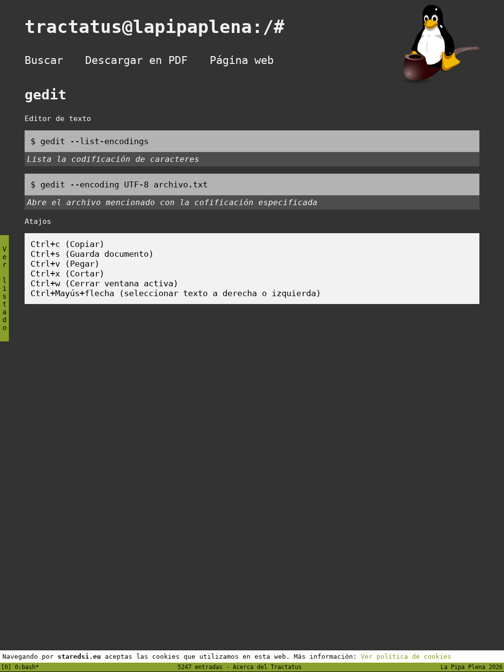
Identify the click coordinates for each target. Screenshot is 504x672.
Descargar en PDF (136, 60)
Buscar (44, 60)
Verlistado (4, 288)
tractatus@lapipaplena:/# (165, 27)
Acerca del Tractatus (267, 667)
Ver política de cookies (406, 656)
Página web (242, 60)
